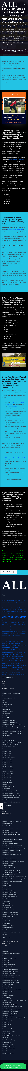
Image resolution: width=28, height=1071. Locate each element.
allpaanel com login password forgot (12, 609)
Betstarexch (15, 656)
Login (3, 683)
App (3, 809)
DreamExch (17, 650)
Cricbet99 (9, 645)
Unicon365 (16, 663)
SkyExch (11, 652)
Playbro (4, 643)
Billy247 (22, 663)
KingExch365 (5, 654)
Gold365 (21, 652)
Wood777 (20, 670)
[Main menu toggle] (24, 4)
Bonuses (4, 811)
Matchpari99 (5, 663)
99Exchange (5, 670)
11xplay (9, 641)
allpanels (3, 635)
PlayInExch (12, 654)
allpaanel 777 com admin (11, 600)
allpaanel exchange (20, 613)
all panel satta (7, 635)
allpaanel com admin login (9, 604)
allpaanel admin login (11, 602)
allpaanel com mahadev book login (13, 611)
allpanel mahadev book (18, 631)
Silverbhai (4, 641)
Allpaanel (4, 645)
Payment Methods (7, 816)
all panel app (13, 624)
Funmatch (17, 665)
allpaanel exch (14, 613)
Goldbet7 (13, 661)
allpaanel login (13, 622)
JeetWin (24, 645)
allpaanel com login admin (19, 604)
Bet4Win (9, 658)
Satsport (15, 670)
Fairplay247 (22, 641)
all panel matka (10, 633)
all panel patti (22, 633)
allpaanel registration (20, 622)
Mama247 (23, 665)
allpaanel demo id (8, 613)
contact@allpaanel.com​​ (8, 946)
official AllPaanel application (15, 229)
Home (3, 681)
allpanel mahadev (10, 631)
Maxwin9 (4, 665)
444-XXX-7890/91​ (6, 943)
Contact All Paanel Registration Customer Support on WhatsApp (13, 1066)
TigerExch (19, 658)
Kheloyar (10, 672)
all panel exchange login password (13, 626)
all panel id (11, 629)
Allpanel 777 (15, 641)
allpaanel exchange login (14, 617)
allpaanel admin (4, 602)
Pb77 (24, 652)
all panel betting (19, 624)
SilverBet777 (18, 647)
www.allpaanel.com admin (16, 635)
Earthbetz (4, 656)
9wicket (11, 663)
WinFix (8, 643)
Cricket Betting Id (6, 813)
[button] (1, 806)
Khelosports (5, 667)
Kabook (15, 667)
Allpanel (10, 667)
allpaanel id (17, 620)
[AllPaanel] (9, 4)
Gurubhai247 (19, 654)
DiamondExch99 (17, 645)
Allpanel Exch (10, 647)
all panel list (16, 629)
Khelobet (4, 658)
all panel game (6, 629)
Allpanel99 (18, 643)
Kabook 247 (5, 672)
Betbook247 (5, 650)
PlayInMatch (19, 661)
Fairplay (21, 656)
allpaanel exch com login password (8, 620)
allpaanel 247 (4, 600)
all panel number (16, 633)
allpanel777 (4, 624)
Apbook (14, 658)
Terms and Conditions (8, 688)
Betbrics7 (11, 650)
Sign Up (4, 686)
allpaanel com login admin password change (10, 607)
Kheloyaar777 (11, 665)
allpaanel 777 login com (20, 600)
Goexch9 (12, 643)
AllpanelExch (5, 652)
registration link (13, 407)
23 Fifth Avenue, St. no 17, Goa (10, 941)
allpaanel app (18, 602)
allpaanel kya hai (8, 622)
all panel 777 (8, 624)
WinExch (9, 656)
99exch (20, 667)
